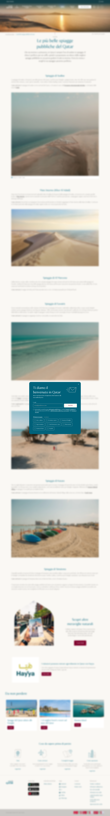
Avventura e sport (52, 420)
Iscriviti (70, 405)
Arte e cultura (39, 420)
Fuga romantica (40, 424)
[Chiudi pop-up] (78, 384)
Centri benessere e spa (54, 424)
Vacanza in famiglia (66, 420)
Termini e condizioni (70, 409)
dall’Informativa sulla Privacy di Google (59, 411)
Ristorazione (68, 424)
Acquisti (51, 428)
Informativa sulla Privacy (55, 409)
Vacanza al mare (40, 428)
